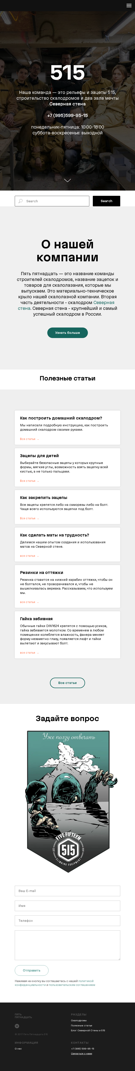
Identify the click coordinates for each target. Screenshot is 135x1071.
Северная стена (67, 549)
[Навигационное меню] (129, 5)
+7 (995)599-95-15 (67, 561)
